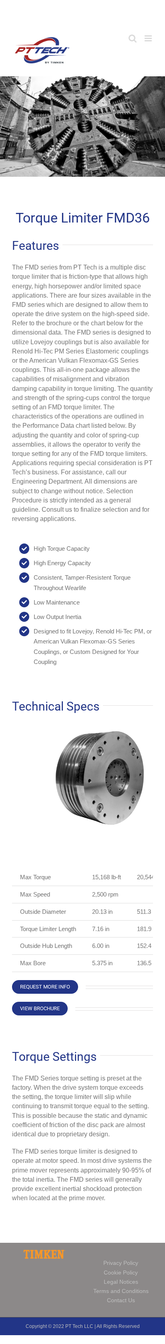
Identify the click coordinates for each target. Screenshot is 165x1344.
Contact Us (121, 1300)
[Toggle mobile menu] (149, 38)
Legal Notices (121, 1282)
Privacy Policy (120, 1263)
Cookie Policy (121, 1272)
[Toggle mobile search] (133, 38)
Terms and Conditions (121, 1291)
